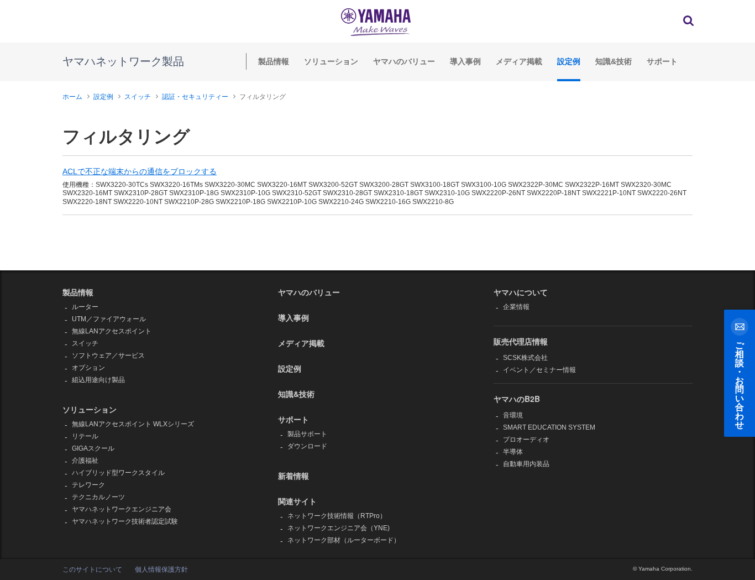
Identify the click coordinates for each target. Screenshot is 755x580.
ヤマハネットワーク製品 (123, 61)
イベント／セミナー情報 (539, 370)
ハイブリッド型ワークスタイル (118, 473)
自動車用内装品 (526, 464)
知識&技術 (613, 61)
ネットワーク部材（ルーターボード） (343, 540)
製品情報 (273, 61)
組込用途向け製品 (98, 380)
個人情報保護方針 (161, 569)
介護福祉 (85, 460)
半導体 (513, 452)
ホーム (72, 97)
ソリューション (331, 61)
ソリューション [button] (89, 409)
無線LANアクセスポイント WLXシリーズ (133, 424)
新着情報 (293, 475)
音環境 (513, 415)
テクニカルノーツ (98, 497)
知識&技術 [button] (296, 393)
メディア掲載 (519, 61)
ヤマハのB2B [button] (517, 398)
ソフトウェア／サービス (108, 355)
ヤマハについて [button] (521, 291)
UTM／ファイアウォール (109, 319)
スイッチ (137, 97)
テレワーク (88, 485)
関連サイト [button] (297, 500)
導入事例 (465, 61)
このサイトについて (92, 569)
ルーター (85, 307)
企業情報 (516, 307)
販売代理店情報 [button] (521, 341)
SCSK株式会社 (525, 358)
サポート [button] (293, 419)
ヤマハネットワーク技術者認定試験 (125, 521)
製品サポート (307, 434)
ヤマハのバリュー (404, 61)
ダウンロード (307, 446)
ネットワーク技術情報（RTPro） (336, 516)
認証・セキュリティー (195, 97)
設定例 (568, 61)
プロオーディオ (526, 439)
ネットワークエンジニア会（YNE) (338, 528)
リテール (85, 436)
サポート (662, 61)
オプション (88, 368)
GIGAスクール (93, 448)
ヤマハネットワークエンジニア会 (121, 509)
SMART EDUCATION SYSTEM (549, 427)
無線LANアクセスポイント (111, 331)
